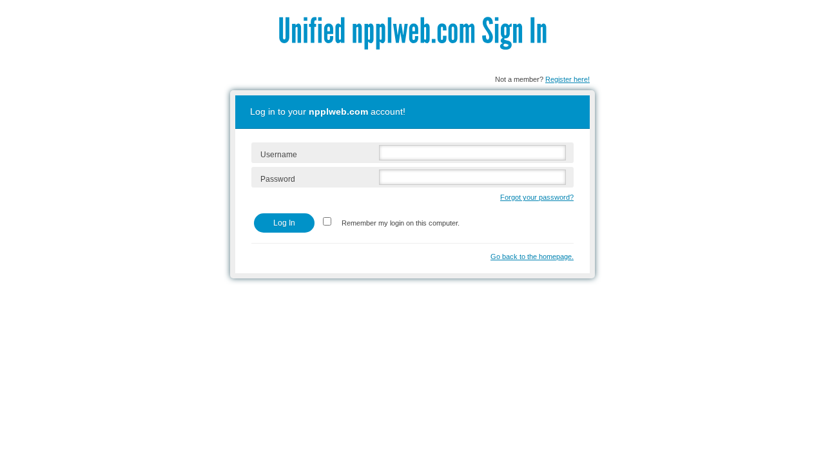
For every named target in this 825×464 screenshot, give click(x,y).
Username (278, 154)
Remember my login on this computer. (400, 223)
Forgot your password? (537, 197)
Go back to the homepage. (532, 256)
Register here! (567, 79)
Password (277, 179)
